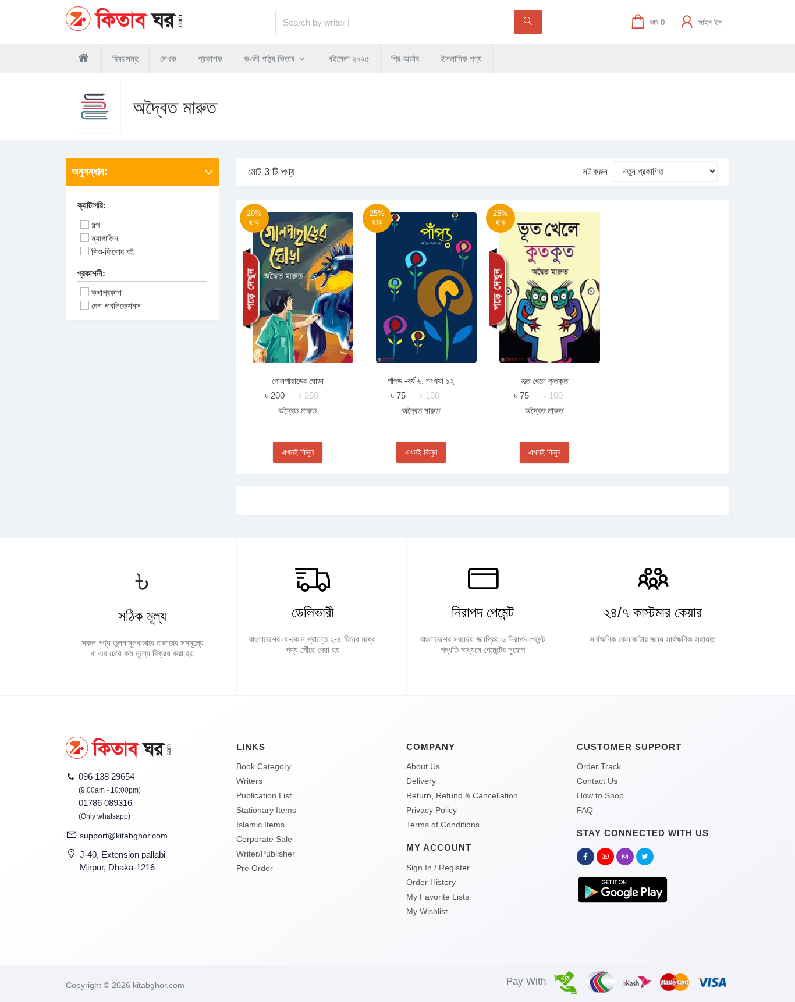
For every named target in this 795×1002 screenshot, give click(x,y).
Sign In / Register (438, 867)
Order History (431, 882)
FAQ (585, 810)
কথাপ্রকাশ (106, 292)
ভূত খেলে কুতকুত (544, 381)
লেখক (168, 58)
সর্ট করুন (595, 171)
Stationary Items (266, 810)
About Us (423, 766)
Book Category (263, 766)
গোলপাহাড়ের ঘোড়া (298, 381)
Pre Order (254, 868)
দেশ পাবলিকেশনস (116, 306)
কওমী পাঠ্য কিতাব (270, 58)
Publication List (264, 795)
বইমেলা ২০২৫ (349, 58)
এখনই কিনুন (298, 452)
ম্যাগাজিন (104, 238)
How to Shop (600, 795)
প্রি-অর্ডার (405, 58)
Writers (249, 781)
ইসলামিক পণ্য (461, 58)
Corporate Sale (264, 839)
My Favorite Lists (437, 896)
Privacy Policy (431, 810)
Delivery (421, 781)
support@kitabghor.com (124, 835)
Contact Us (597, 781)
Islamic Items (260, 824)
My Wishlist (427, 911)
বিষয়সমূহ (125, 58)
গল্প (95, 225)
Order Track (599, 766)
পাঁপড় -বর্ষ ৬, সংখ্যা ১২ (421, 381)
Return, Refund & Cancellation (462, 795)
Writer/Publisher (265, 853)
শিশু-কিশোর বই (112, 252)
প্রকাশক (210, 58)
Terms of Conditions (443, 824)
